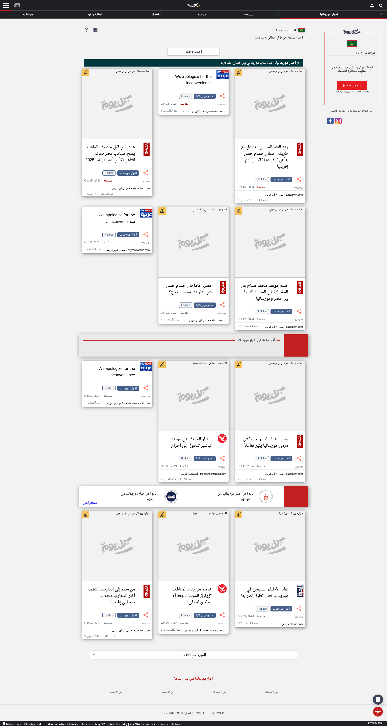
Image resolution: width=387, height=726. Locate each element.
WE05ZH (222, 624)
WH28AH (222, 467)
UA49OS (298, 617)
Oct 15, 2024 (251, 187)
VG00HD (145, 243)
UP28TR (146, 182)
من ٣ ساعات (271, 692)
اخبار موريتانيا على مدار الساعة (193, 679)
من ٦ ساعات (219, 692)
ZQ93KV (299, 320)
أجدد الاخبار (193, 52)
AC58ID (299, 467)
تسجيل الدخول (352, 85)
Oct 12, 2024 (251, 319)
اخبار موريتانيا (281, 179)
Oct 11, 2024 (97, 242)
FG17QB (222, 314)
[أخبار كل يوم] (193, 6)
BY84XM (145, 397)
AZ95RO (145, 624)
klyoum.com (375, 723)
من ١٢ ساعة (167, 692)
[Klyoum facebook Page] (330, 123)
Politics (262, 179)
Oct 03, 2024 (174, 466)
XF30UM (222, 105)
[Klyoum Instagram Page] (338, 123)
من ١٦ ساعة (116, 692)
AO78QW (298, 188)
